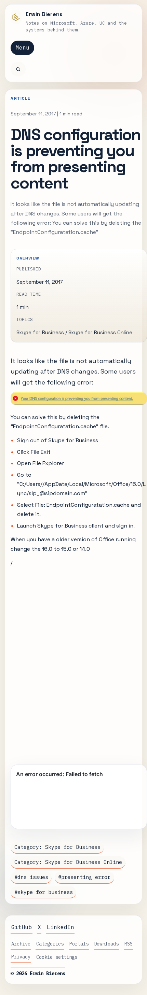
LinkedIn (60, 927)
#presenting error (84, 877)
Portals (79, 944)
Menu (22, 47)
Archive (20, 944)
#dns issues (31, 877)
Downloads (106, 944)
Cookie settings (56, 957)
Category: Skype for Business (57, 847)
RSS (128, 944)
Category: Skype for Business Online (68, 862)
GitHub (21, 927)
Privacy (20, 957)
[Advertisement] (73, 663)
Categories (50, 944)
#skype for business (43, 892)
